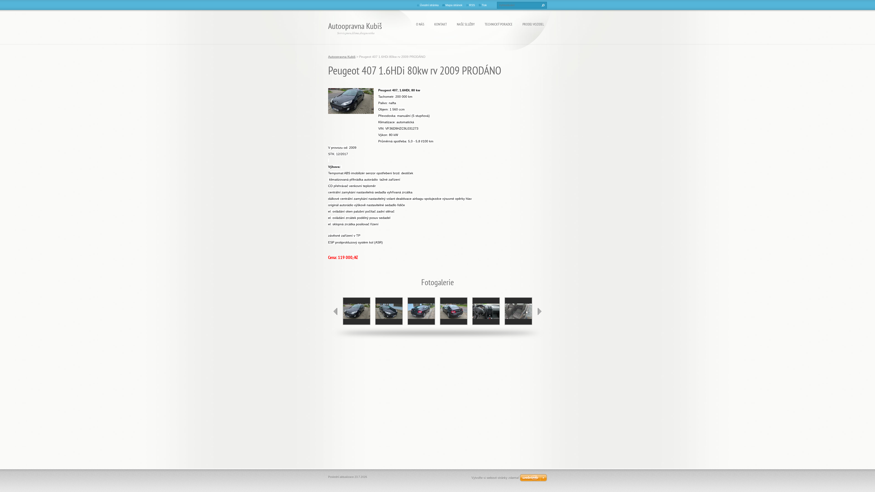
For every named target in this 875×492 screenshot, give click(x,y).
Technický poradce (498, 24)
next (539, 311)
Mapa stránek (453, 5)
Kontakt (440, 24)
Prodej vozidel (533, 24)
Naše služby (466, 24)
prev (335, 311)
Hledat (542, 5)
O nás (420, 24)
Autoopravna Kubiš (341, 57)
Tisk (484, 5)
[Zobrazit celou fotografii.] (356, 311)
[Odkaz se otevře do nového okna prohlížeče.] (351, 100)
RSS (472, 5)
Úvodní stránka (429, 5)
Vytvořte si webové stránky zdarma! (495, 477)
